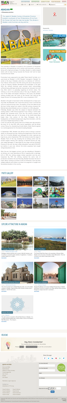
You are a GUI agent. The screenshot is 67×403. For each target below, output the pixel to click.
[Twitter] (48, 358)
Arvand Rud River (40, 249)
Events (4, 375)
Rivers (39, 251)
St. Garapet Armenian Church (10, 282)
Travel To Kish (16, 391)
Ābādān (51, 30)
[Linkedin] (52, 358)
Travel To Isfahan (6, 391)
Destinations (5, 368)
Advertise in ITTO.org (8, 386)
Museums (40, 285)
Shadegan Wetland (7, 249)
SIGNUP (32, 4)
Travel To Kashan (17, 394)
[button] (55, 14)
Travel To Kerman (17, 392)
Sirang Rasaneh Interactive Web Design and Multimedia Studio (25, 401)
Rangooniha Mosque (41, 282)
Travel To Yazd (5, 394)
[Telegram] (63, 358)
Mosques (44, 285)
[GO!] (65, 4)
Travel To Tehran (16, 389)
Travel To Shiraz (6, 389)
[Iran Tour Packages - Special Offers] (54, 56)
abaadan (45, 30)
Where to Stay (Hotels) (8, 370)
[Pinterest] (56, 358)
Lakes (16, 251)
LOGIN (24, 4)
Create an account (31, 347)
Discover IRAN (6, 367)
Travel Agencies (6, 372)
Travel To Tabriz (6, 392)
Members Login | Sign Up (9, 380)
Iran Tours (5, 374)
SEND (52, 391)
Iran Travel (36, 398)
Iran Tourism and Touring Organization (19, 398)
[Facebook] (44, 358)
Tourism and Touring (43, 398)
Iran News (5, 377)
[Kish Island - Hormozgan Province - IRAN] (54, 40)
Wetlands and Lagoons (10, 251)
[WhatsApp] (59, 358)
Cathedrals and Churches (11, 285)
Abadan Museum (7, 312)
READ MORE (3, 258)
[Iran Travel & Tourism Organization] (9, 3)
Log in (21, 347)
